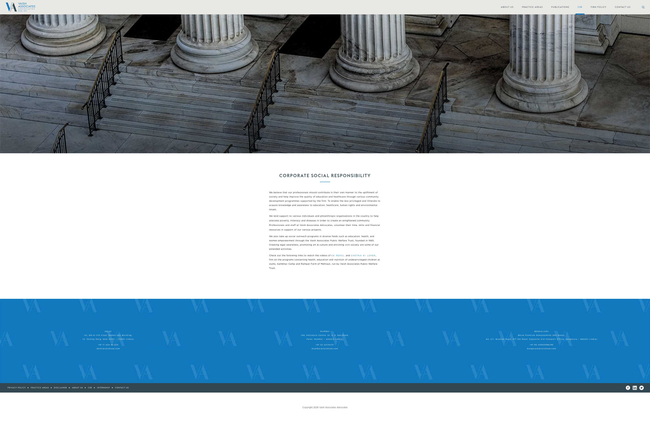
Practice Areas (532, 7)
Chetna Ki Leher (363, 256)
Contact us (122, 388)
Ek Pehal (338, 256)
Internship (103, 388)
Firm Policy (598, 7)
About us (77, 388)
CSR (580, 7)
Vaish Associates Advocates (333, 407)
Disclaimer (60, 388)
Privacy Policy (17, 388)
